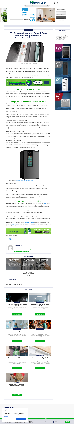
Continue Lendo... (17, 314)
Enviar (67, 421)
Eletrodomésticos (12, 25)
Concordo (21, 419)
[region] (15, 415)
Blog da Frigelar (12, 75)
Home (6, 25)
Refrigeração (17, 302)
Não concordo (9, 419)
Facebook (10, 237)
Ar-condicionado (40, 302)
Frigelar (44, 203)
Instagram (11, 238)
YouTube (10, 239)
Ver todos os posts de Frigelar (21, 251)
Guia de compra (17, 382)
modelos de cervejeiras (29, 222)
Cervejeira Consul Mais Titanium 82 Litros (24, 180)
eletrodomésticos (14, 224)
